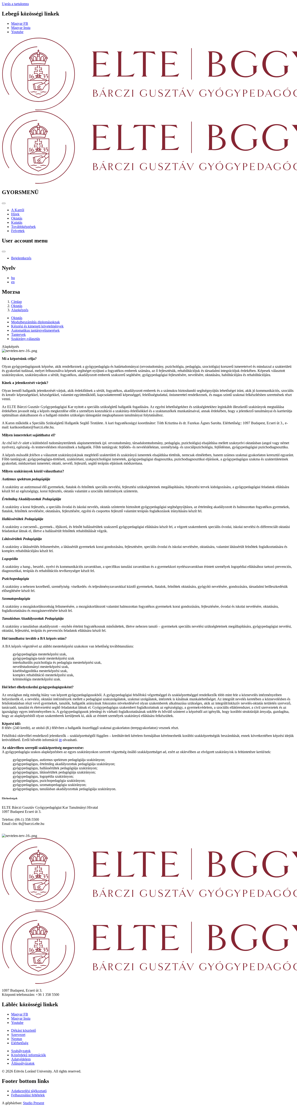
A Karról (17, 210)
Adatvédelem (21, 1059)
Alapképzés (19, 310)
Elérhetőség (19, 1043)
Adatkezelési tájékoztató (29, 1091)
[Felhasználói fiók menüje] (4, 251)
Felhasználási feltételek (28, 1095)
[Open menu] (4, 203)
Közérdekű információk (28, 1055)
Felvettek (18, 231)
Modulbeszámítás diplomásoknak (35, 322)
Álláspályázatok (23, 1063)
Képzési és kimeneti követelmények (37, 326)
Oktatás (16, 218)
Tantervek (18, 335)
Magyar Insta (20, 28)
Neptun (16, 1039)
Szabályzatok (21, 1051)
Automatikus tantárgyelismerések (35, 330)
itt (60, 740)
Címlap (16, 302)
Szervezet (18, 1035)
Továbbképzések (23, 227)
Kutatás (16, 222)
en (13, 282)
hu (13, 278)
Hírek (15, 214)
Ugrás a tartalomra (15, 4)
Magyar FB (19, 23)
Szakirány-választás (25, 339)
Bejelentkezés (21, 258)
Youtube (17, 32)
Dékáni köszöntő (23, 1030)
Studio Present (33, 1103)
